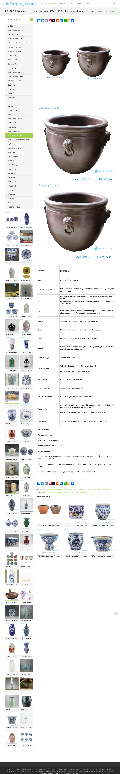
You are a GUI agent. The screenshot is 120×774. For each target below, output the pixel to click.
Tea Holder (13, 186)
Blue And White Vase (16, 30)
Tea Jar (12, 190)
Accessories (12, 203)
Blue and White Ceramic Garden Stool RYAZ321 (12, 263)
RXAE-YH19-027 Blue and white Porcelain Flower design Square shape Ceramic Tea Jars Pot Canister (26, 388)
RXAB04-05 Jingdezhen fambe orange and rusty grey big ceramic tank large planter (49, 525)
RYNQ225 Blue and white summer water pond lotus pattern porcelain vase (26, 727)
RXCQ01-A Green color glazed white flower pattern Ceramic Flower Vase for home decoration (26, 477)
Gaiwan (12, 177)
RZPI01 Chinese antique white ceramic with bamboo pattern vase (26, 584)
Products (52, 4)
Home (44, 4)
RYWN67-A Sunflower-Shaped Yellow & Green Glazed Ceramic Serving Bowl (26, 281)
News (70, 4)
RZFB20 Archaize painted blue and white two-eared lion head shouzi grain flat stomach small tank (26, 441)
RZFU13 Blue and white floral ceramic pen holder (12, 620)
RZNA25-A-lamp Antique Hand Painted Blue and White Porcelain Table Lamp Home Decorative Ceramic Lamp (12, 352)
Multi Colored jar (15, 123)
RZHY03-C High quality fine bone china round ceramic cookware (26, 424)
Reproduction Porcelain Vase (19, 43)
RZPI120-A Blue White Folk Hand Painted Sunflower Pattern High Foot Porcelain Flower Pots (49, 556)
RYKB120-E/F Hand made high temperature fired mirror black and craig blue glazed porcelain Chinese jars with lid (12, 334)
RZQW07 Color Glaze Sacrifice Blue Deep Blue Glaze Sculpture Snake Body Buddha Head (26, 227)
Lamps (10, 106)
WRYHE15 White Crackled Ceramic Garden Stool (26, 298)
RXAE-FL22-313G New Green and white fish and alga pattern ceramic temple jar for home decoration (12, 281)
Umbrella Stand (13, 110)
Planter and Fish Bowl (15, 135)
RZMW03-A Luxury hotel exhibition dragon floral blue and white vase (26, 513)
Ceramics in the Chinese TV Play (12, 298)
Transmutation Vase (16, 39)
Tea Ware (11, 173)
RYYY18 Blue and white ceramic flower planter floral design (12, 549)
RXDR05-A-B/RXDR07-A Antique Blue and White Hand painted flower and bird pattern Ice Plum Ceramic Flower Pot (12, 316)
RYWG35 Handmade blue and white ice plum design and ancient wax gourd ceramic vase (12, 638)
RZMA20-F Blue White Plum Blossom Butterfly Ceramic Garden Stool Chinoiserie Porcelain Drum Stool (26, 406)
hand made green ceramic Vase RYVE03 (26, 620)
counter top (13, 156)
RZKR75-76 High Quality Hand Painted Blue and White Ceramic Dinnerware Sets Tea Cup (12, 245)
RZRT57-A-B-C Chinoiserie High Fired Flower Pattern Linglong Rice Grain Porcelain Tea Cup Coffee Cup (26, 567)
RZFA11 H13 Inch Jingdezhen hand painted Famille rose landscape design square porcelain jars (12, 370)
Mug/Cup (12, 182)
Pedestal (12, 152)
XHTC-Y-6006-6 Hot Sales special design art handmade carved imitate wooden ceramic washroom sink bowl (12, 495)
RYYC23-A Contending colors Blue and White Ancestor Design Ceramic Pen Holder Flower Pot (75, 525)
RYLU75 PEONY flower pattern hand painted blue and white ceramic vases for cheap (26, 352)
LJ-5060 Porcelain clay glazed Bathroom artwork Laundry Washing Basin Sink (12, 406)
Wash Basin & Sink (14, 148)
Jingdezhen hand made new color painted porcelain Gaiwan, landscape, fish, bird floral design (12, 459)
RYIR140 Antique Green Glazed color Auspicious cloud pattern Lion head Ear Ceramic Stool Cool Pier (26, 710)
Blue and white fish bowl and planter (19, 142)
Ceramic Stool (13, 64)
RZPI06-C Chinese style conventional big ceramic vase (12, 674)
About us (78, 4)
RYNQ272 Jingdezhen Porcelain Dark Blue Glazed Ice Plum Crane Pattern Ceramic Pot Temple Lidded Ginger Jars (12, 513)
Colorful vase (14, 34)
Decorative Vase (15, 47)
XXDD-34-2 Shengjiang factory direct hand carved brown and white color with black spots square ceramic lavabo (12, 602)
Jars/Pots (11, 114)
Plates (11, 98)
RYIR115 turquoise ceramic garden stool (12, 710)
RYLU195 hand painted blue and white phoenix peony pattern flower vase (26, 656)
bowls (11, 93)
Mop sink (12, 169)
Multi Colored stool (16, 76)
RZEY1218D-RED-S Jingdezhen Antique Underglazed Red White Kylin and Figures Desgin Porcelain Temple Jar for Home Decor (12, 745)
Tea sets (12, 199)
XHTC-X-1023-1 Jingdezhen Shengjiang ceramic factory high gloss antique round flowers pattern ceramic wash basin (26, 692)
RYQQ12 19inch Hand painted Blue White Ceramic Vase (12, 584)
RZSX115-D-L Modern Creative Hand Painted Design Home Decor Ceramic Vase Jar (26, 334)
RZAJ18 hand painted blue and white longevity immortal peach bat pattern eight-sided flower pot (102, 556)
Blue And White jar (15, 119)
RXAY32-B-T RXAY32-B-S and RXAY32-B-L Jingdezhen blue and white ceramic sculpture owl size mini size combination (12, 227)
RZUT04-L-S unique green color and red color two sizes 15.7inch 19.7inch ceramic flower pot (77, 489)
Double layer (13, 165)
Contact (86, 4)
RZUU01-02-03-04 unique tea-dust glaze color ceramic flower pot (65, 492)
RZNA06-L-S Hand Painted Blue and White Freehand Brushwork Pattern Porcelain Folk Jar (26, 459)
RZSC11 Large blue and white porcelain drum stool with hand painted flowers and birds (12, 424)
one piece (12, 161)
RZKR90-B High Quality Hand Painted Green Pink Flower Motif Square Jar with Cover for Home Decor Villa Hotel (26, 316)
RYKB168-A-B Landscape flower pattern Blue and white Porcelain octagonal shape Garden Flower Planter (12, 727)
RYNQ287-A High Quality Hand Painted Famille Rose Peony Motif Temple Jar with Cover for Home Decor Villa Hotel (26, 495)
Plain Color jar (14, 131)
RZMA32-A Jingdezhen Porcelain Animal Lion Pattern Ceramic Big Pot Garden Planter (102, 525)
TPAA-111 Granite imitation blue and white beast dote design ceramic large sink (26, 245)
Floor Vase (13, 60)
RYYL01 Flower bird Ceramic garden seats (12, 477)
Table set (12, 68)
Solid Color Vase (15, 51)
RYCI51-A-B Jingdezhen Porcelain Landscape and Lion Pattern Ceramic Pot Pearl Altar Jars (12, 531)
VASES (10, 26)
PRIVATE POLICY (17, 207)
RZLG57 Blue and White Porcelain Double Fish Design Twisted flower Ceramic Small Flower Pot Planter (75, 556)
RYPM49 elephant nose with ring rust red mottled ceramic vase (26, 549)
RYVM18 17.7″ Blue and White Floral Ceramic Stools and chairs (12, 388)
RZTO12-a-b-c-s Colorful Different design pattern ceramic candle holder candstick (12, 567)
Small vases (13, 55)
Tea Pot (12, 194)
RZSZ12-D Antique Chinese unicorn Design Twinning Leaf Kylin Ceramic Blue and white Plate (26, 263)
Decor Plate (12, 85)
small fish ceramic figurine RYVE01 (26, 674)
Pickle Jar (12, 127)
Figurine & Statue (14, 102)
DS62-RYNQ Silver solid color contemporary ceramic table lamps (26, 370)
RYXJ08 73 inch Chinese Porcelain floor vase (12, 692)
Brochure (62, 4)
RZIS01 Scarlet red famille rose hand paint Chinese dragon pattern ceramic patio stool (12, 441)
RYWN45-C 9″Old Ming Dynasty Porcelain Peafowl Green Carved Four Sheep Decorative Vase (26, 531)
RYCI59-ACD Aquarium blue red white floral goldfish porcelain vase (26, 602)
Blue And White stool (16, 72)
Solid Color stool (15, 81)
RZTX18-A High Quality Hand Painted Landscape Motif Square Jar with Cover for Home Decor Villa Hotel (12, 656)
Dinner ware (12, 89)
